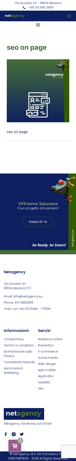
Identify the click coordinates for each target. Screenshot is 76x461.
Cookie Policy (14, 339)
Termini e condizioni (19, 345)
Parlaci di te (38, 222)
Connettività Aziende (19, 362)
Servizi (44, 330)
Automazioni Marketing (13, 370)
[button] (69, 16)
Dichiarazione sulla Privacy (18, 353)
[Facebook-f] (6, 434)
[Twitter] (22, 434)
